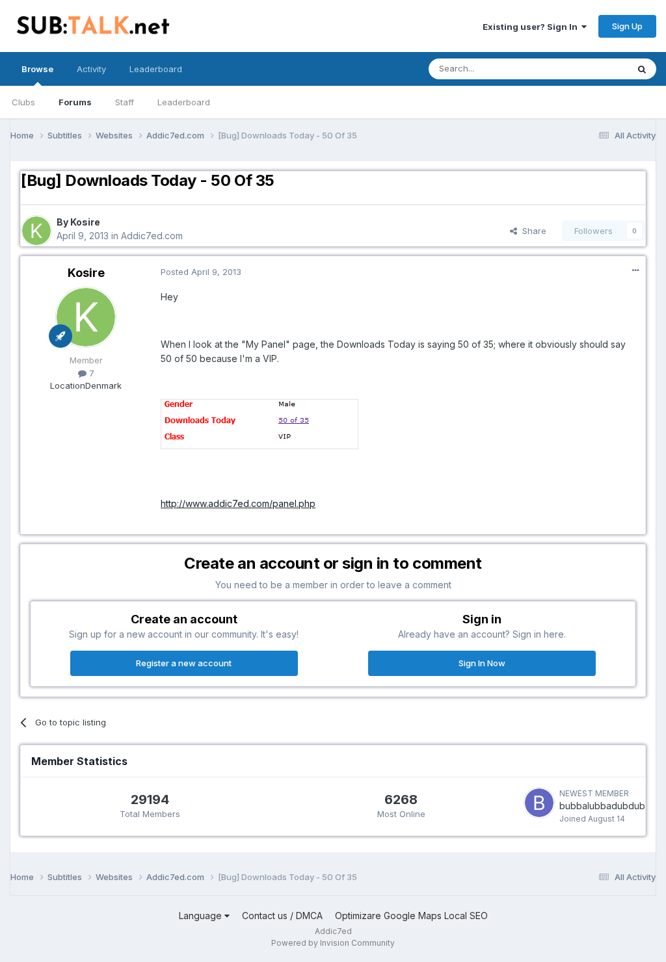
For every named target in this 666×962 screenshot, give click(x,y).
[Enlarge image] (259, 422)
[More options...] (635, 270)
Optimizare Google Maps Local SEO (411, 915)
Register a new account (184, 663)
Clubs (23, 102)
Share (531, 231)
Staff (124, 102)
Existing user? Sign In (532, 26)
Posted (201, 271)
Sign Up (627, 26)
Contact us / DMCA (282, 915)
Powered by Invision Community (333, 943)
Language (201, 915)
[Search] (642, 68)
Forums (75, 102)
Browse (37, 69)
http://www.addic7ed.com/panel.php (238, 503)
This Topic (589, 68)
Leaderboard (183, 102)
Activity (91, 69)
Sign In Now (482, 663)
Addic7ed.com (152, 235)
